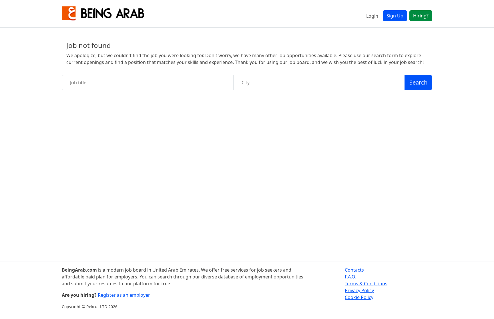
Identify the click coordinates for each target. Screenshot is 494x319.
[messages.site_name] (103, 13)
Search (418, 82)
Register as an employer (124, 295)
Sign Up (395, 16)
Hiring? (421, 16)
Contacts (354, 270)
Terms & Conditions (366, 283)
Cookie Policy (359, 297)
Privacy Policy (359, 290)
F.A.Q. (350, 277)
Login (372, 16)
